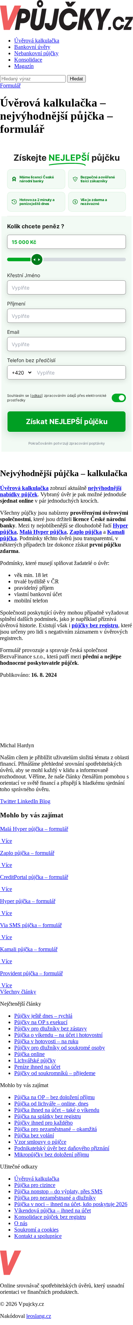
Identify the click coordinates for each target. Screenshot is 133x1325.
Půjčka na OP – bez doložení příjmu (54, 1097)
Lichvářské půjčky (35, 1060)
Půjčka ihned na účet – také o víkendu (56, 1110)
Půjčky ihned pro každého (43, 1123)
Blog (44, 801)
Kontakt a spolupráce (38, 1236)
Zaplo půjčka (86, 532)
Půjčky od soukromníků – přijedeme (54, 1073)
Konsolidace (28, 60)
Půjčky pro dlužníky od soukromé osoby (59, 1048)
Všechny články (18, 992)
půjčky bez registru (95, 625)
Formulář (10, 85)
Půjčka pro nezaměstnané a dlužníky (55, 1198)
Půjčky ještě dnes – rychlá (43, 1016)
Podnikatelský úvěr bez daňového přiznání (61, 1148)
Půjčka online (29, 1054)
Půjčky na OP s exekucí (40, 1022)
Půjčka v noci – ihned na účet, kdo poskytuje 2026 (70, 1204)
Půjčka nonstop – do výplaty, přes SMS (58, 1191)
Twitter (8, 801)
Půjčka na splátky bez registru (47, 1116)
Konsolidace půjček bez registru (50, 1217)
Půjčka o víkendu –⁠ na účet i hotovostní (58, 1035)
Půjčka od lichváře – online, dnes (51, 1104)
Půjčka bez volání (34, 1135)
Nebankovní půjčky (36, 53)
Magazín (24, 66)
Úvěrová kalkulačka (36, 41)
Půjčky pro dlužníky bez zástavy (50, 1029)
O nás (20, 1223)
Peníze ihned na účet (37, 1067)
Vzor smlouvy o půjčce (40, 1142)
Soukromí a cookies (36, 1230)
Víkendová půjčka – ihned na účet (52, 1210)
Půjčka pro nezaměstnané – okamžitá (55, 1129)
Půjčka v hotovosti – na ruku (46, 1041)
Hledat (76, 78)
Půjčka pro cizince (34, 1185)
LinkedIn (27, 801)
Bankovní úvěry (32, 47)
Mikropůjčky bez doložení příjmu (51, 1155)
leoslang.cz (38, 1316)
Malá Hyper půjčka (43, 532)
